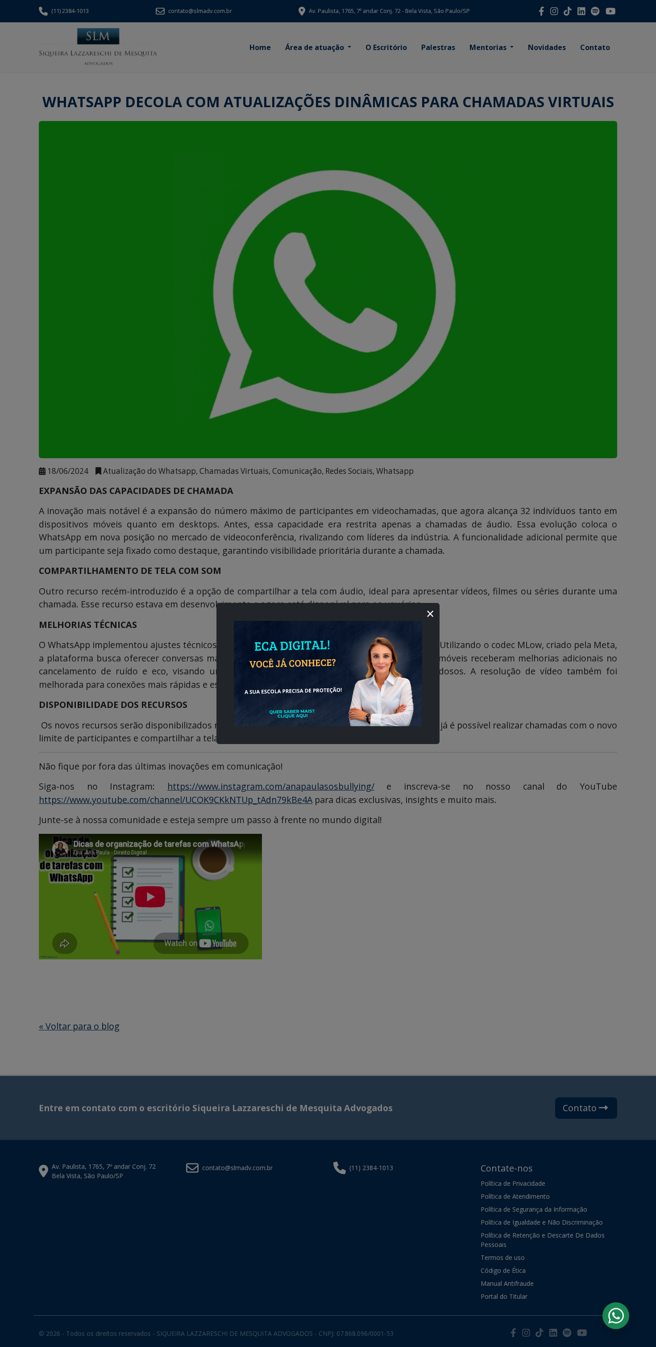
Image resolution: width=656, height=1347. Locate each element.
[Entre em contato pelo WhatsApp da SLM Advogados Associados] (616, 1315)
